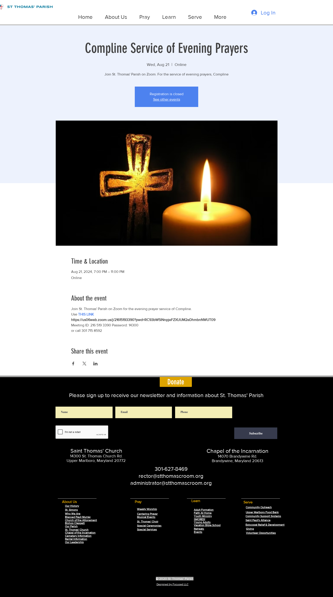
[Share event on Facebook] (73, 363)
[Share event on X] (84, 363)
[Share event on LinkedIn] (95, 363)
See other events (166, 99)
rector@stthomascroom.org (171, 476)
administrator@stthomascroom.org (171, 483)
